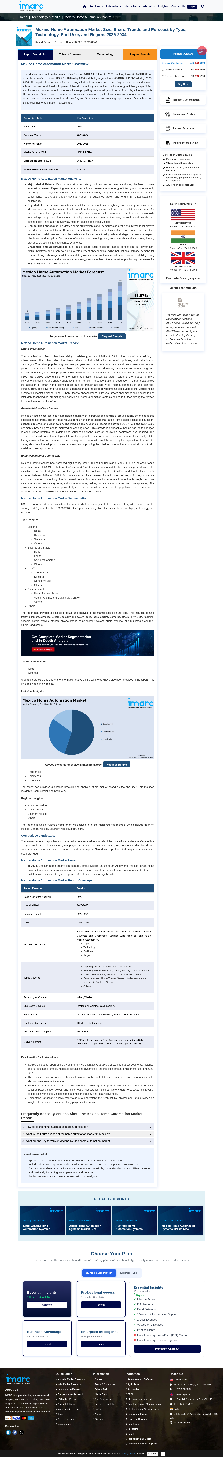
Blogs (60, 1414)
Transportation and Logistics (142, 1443)
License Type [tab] (128, 1272)
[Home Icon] (84, 6)
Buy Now (183, 84)
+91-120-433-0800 (182, 1422)
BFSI (130, 1394)
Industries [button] (112, 6)
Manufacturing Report (68, 1409)
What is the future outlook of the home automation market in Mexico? (66, 1134)
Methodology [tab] (105, 54)
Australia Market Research (71, 1379)
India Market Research (69, 1384)
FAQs (98, 1409)
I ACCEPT (152, 1453)
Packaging (133, 1428)
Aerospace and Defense (140, 1379)
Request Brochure (183, 128)
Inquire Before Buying (185, 142)
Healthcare (133, 1424)
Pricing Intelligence (67, 1404)
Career (98, 1379)
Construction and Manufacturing (144, 1404)
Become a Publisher (105, 1404)
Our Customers (103, 1399)
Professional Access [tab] (98, 1295)
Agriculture (133, 1384)
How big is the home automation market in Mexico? (55, 1126)
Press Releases (65, 1419)
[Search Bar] (203, 6)
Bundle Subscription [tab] (99, 1272)
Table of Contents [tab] (70, 54)
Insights (163, 6)
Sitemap (99, 1419)
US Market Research (68, 1399)
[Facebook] (14, 1432)
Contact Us (178, 6)
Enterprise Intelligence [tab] (99, 1334)
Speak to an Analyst (184, 114)
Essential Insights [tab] (42, 1295)
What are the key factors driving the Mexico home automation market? (66, 1141)
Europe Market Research (70, 1394)
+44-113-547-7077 (183, 1404)
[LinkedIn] (8, 1432)
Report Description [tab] (35, 54)
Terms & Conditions (105, 1384)
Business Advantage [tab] (44, 1334)
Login (192, 6)
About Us (149, 6)
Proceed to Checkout (167, 1348)
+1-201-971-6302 (182, 1389)
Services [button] (95, 6)
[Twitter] (21, 1432)
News (98, 1414)
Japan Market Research (69, 1389)
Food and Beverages (138, 1419)
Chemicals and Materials (140, 1399)
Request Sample (112, 336)
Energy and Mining (137, 1414)
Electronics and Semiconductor (144, 1409)
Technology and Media (139, 1438)
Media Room (132, 6)
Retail (131, 1434)
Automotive (133, 1389)
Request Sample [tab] (140, 54)
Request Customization (186, 99)
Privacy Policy (128, 1453)
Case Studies (64, 1424)
